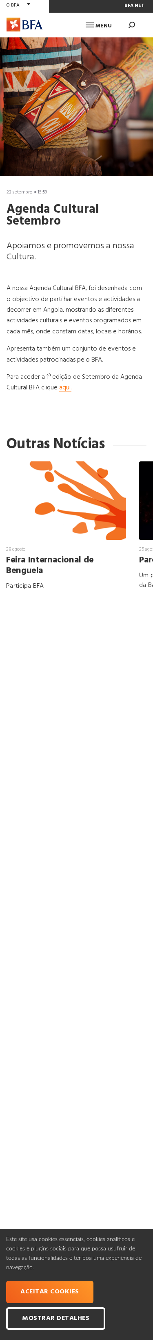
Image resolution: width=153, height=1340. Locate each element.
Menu (103, 26)
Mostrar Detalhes (55, 1318)
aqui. (65, 387)
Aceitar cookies (49, 1291)
